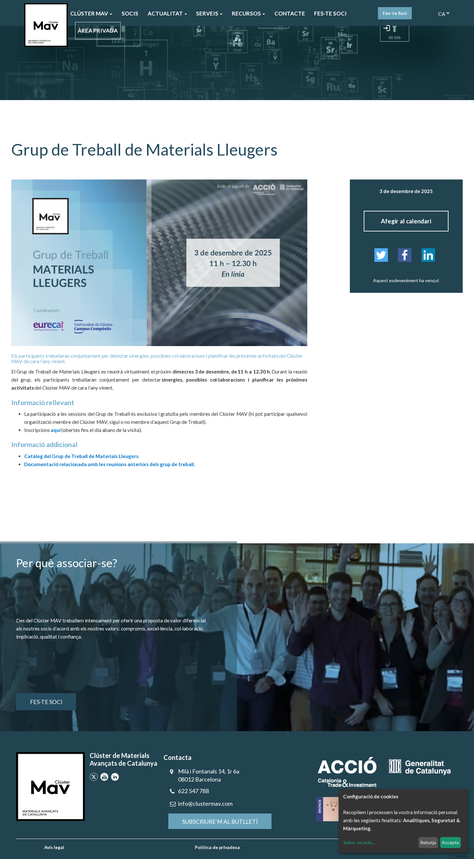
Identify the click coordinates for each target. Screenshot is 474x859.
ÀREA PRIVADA (98, 30)
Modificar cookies (461, 854)
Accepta (450, 842)
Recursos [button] (247, 13)
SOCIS (130, 13)
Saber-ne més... (359, 842)
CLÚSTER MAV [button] (89, 13)
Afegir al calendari (406, 221)
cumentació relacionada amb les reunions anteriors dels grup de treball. (113, 464)
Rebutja (428, 842)
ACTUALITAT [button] (166, 13)
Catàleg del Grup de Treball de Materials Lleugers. (81, 456)
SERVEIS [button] (207, 13)
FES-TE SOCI (330, 13)
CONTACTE (289, 13)
